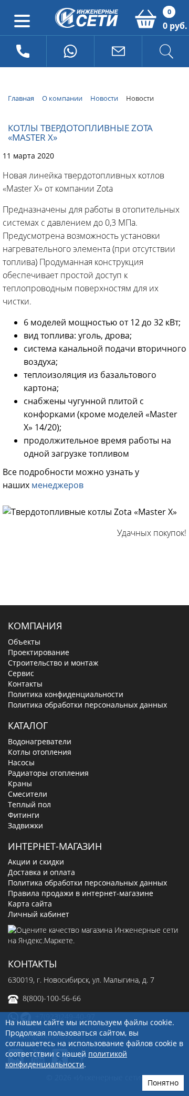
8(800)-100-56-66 (52, 998)
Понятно (163, 1083)
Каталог (28, 725)
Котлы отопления (39, 752)
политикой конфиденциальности (66, 1059)
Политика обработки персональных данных (87, 705)
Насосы (21, 762)
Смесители (27, 794)
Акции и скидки (36, 862)
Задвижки (25, 825)
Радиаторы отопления (48, 773)
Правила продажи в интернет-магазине (80, 893)
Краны (20, 783)
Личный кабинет (38, 914)
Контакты (25, 684)
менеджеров (57, 485)
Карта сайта (30, 904)
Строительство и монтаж (53, 663)
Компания (35, 625)
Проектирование (38, 652)
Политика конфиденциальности (65, 694)
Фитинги (23, 815)
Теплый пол (29, 804)
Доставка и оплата (41, 872)
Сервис (21, 673)
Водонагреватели (39, 741)
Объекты (24, 642)
